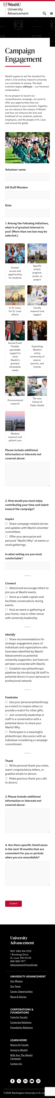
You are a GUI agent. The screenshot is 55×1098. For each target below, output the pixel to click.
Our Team (15, 986)
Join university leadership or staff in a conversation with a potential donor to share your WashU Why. (24, 721)
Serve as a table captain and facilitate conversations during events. (24, 601)
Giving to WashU (19, 1050)
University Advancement (22, 940)
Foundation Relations (21, 1028)
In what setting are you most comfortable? (23, 556)
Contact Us (16, 1064)
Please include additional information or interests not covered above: (23, 454)
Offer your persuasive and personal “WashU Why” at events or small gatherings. (27, 540)
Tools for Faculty (19, 1017)
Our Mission (16, 981)
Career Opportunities (21, 992)
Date (8, 205)
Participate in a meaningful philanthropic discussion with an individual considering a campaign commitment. (26, 738)
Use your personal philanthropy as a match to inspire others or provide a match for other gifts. (26, 706)
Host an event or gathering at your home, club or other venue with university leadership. (25, 614)
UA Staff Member (16, 187)
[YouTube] (32, 1081)
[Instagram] (38, 1081)
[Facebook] (12, 1081)
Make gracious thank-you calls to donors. (26, 780)
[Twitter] (19, 1081)
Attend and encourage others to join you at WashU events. (27, 590)
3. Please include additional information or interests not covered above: (23, 801)
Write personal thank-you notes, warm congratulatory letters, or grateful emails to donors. (27, 770)
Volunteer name (15, 170)
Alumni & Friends (19, 1045)
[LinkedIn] (25, 1081)
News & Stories (18, 997)
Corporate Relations (20, 1022)
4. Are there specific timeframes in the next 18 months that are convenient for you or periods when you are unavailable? (26, 851)
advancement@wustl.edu (24, 965)
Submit (13, 904)
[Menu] (51, 9)
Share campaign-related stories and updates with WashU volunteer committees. (26, 528)
